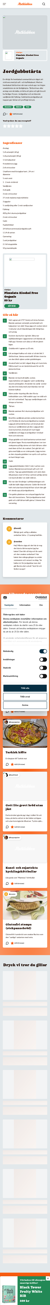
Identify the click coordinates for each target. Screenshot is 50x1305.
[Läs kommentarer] (5, 114)
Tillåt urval (25, 697)
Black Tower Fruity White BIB (31, 1291)
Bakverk (18, 107)
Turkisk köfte (16, 752)
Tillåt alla (25, 688)
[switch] (43, 659)
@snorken (18, 541)
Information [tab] (24, 605)
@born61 (17, 528)
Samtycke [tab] (9, 605)
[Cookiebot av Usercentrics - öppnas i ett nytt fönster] (35, 597)
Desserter (8, 107)
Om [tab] (41, 605)
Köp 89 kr (12, 306)
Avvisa (25, 705)
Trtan (27, 107)
